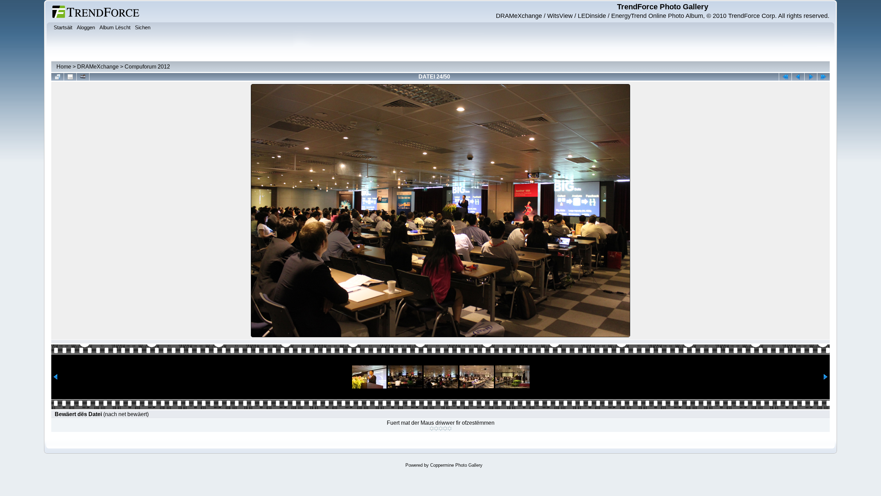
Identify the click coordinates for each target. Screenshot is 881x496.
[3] (440, 428)
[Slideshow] (83, 77)
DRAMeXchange (98, 67)
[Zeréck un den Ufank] (785, 77)
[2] (436, 428)
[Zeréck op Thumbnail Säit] (57, 77)
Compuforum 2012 (147, 67)
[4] (445, 428)
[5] (449, 428)
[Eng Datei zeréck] (811, 77)
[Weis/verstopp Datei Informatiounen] (70, 77)
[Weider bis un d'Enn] (823, 77)
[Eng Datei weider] (798, 77)
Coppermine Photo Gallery (456, 465)
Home (63, 67)
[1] (431, 428)
